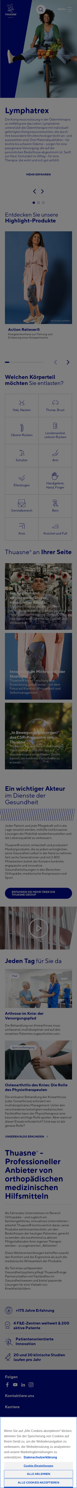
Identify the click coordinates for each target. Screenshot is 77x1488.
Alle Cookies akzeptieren (38, 1482)
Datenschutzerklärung (40, 1457)
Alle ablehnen (38, 1473)
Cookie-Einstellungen (39, 1465)
